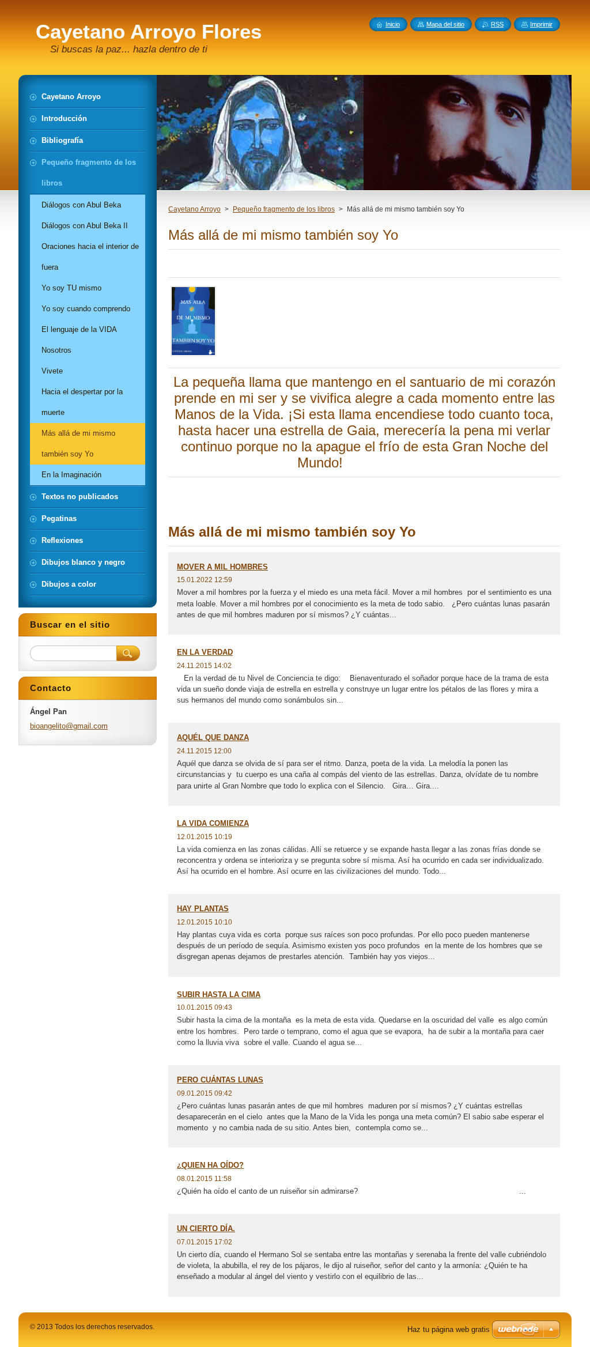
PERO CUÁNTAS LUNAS (220, 1080)
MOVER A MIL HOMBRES (222, 567)
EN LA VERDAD (205, 652)
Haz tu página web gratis (448, 1329)
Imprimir (541, 24)
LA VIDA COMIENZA (213, 823)
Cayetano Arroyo (194, 209)
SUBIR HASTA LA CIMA (218, 994)
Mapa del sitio (445, 24)
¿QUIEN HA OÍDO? (210, 1165)
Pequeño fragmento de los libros (284, 209)
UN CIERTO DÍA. (206, 1228)
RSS (497, 24)
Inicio (392, 24)
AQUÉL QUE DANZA (213, 737)
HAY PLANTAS (203, 908)
